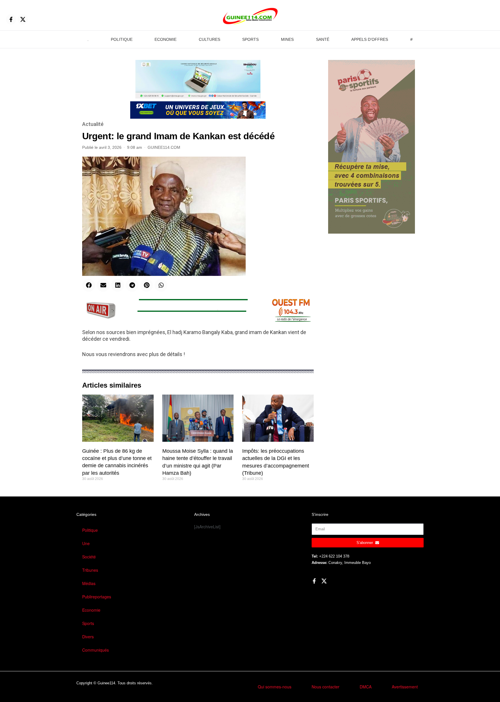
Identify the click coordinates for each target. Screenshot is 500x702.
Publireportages (96, 597)
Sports (88, 623)
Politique (90, 530)
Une (86, 543)
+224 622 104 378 (334, 556)
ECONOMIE (166, 39)
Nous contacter (325, 687)
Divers (88, 636)
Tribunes (90, 570)
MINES (287, 39)
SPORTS (250, 39)
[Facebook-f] (11, 19)
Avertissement (405, 687)
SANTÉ (322, 39)
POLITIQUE (122, 39)
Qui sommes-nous (274, 687)
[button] (88, 285)
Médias (88, 583)
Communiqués (95, 650)
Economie (91, 610)
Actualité (93, 124)
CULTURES (209, 39)
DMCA (366, 687)
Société (89, 557)
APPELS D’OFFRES (369, 39)
